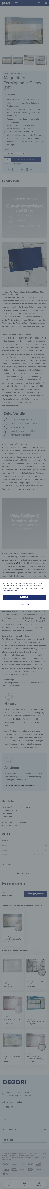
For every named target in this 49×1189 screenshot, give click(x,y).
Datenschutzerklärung (10, 591)
